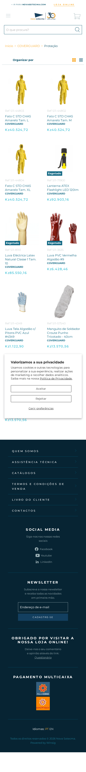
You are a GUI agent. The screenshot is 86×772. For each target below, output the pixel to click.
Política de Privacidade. (56, 378)
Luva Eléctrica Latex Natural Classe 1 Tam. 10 (20, 259)
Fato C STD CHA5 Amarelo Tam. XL (18, 188)
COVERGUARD (28, 46)
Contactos (24, 510)
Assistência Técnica (34, 462)
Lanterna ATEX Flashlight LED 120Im (63, 188)
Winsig (51, 742)
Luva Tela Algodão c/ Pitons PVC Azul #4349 (20, 332)
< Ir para (28, 4)
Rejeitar (41, 398)
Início (9, 46)
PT (47, 729)
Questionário (43, 657)
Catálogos (24, 473)
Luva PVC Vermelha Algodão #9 (62, 257)
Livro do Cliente (31, 499)
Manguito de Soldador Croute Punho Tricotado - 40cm (63, 332)
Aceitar (41, 388)
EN (51, 729)
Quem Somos (25, 451)
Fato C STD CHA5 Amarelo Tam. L (18, 118)
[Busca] (77, 29)
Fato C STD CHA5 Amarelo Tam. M (60, 118)
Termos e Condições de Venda (38, 486)
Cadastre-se (43, 617)
